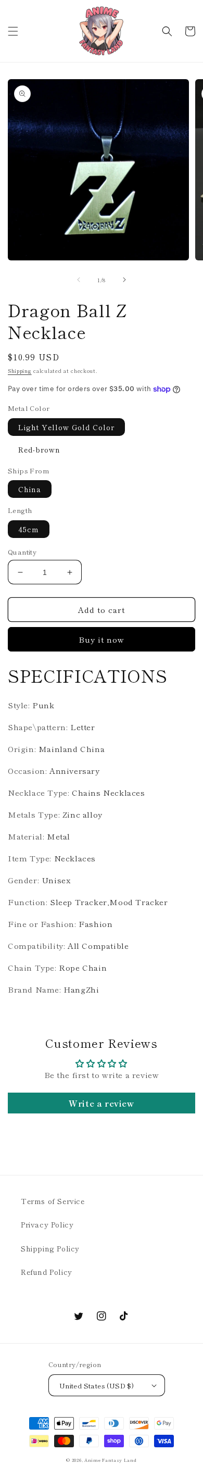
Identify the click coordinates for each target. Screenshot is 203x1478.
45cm (28, 529)
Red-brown (39, 449)
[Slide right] (124, 279)
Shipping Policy (50, 1248)
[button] (13, 31)
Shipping (20, 370)
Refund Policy (46, 1272)
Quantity (22, 552)
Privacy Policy (47, 1224)
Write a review (101, 1103)
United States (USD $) (96, 1386)
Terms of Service (53, 1201)
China (29, 489)
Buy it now (101, 639)
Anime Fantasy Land (110, 1460)
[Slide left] (78, 279)
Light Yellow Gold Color (66, 427)
